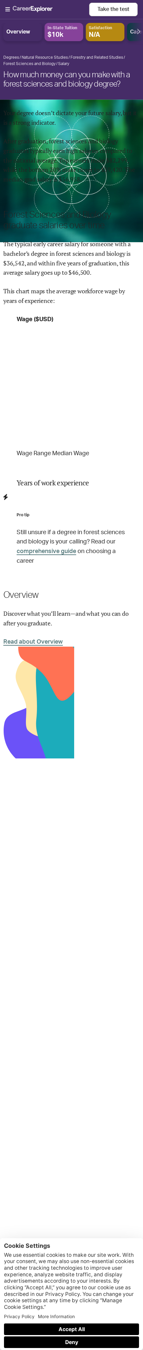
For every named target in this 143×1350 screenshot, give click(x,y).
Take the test (113, 9)
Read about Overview (33, 642)
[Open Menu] (47, 10)
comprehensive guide (46, 551)
